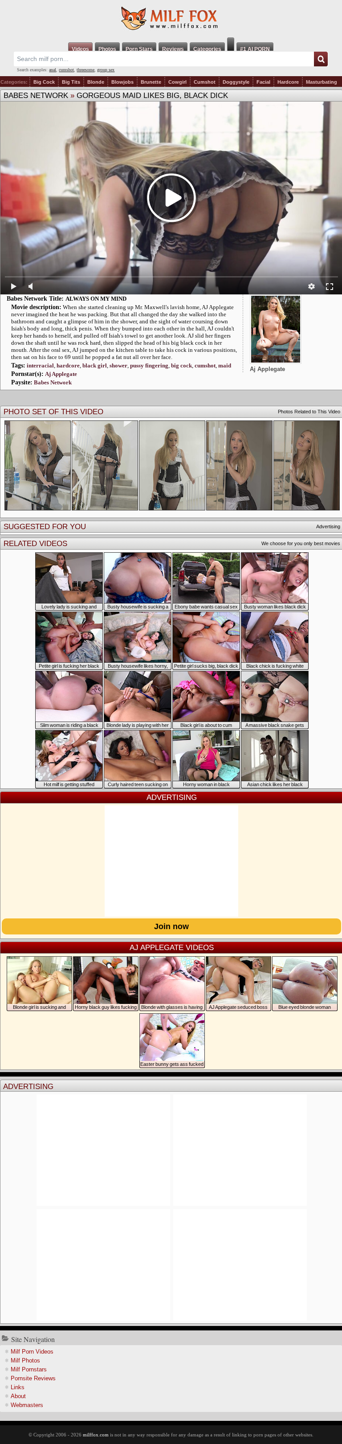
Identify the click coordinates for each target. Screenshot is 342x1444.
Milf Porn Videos (32, 1351)
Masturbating (321, 82)
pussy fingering (149, 365)
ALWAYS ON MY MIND (95, 298)
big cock (181, 365)
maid (224, 365)
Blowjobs (122, 82)
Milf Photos (25, 1360)
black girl (94, 365)
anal (52, 69)
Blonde (95, 82)
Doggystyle (236, 82)
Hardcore (288, 82)
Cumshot (205, 82)
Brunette (151, 82)
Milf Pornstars (29, 1369)
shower (118, 365)
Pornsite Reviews (33, 1378)
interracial (40, 365)
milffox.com (96, 1434)
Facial (263, 82)
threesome (85, 69)
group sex (105, 69)
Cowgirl (177, 82)
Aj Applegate (61, 374)
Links (17, 1387)
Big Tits (71, 82)
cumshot (66, 69)
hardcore (68, 365)
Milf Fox (171, 18)
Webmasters (27, 1405)
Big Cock (44, 82)
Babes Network (36, 95)
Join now (171, 926)
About (18, 1396)
